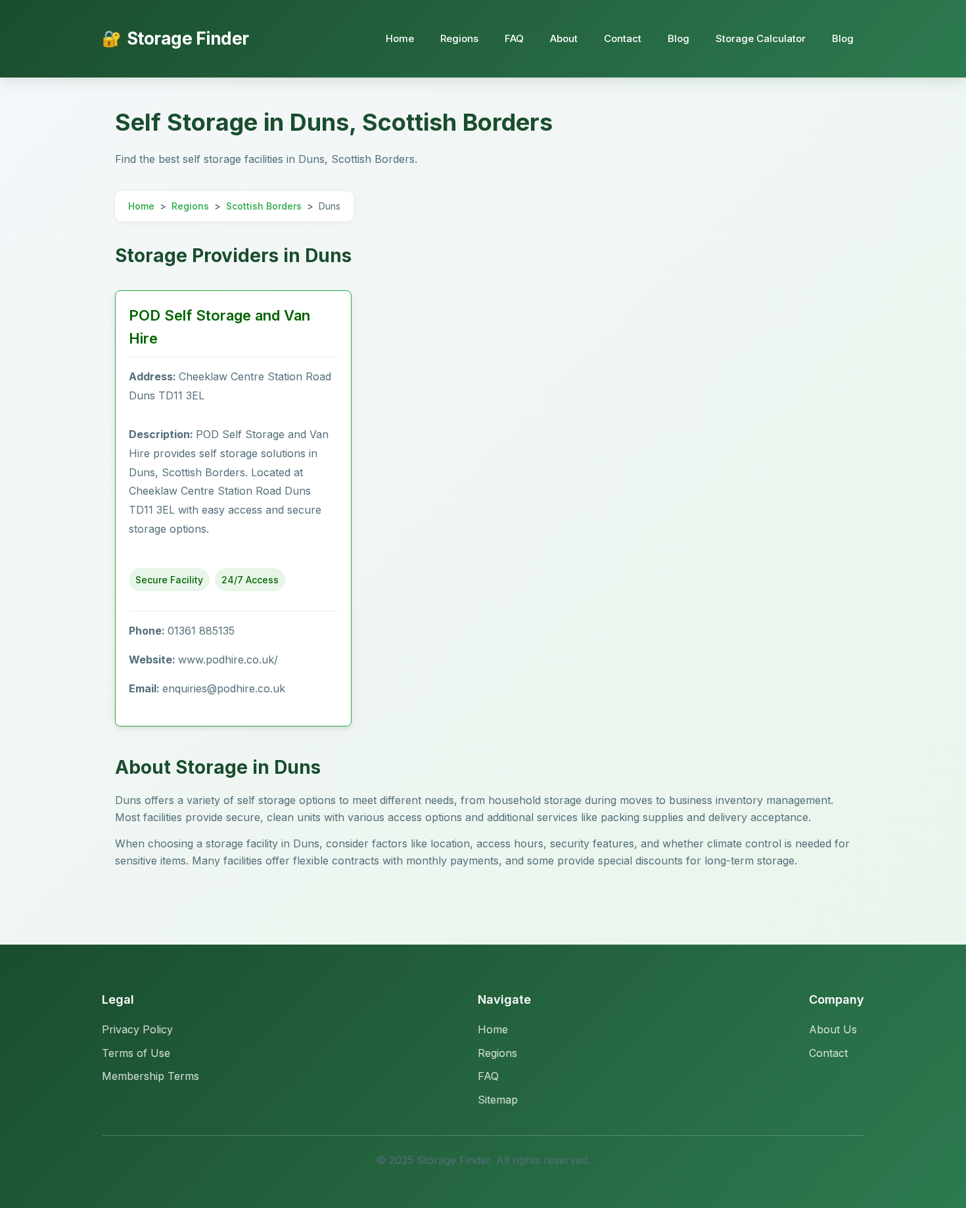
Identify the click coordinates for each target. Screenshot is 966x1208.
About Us (833, 1029)
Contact (622, 38)
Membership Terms (150, 1076)
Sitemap (498, 1099)
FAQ (514, 38)
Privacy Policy (137, 1029)
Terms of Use (136, 1053)
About (564, 38)
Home (400, 38)
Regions (459, 38)
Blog (678, 38)
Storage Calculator (761, 38)
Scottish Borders (264, 206)
